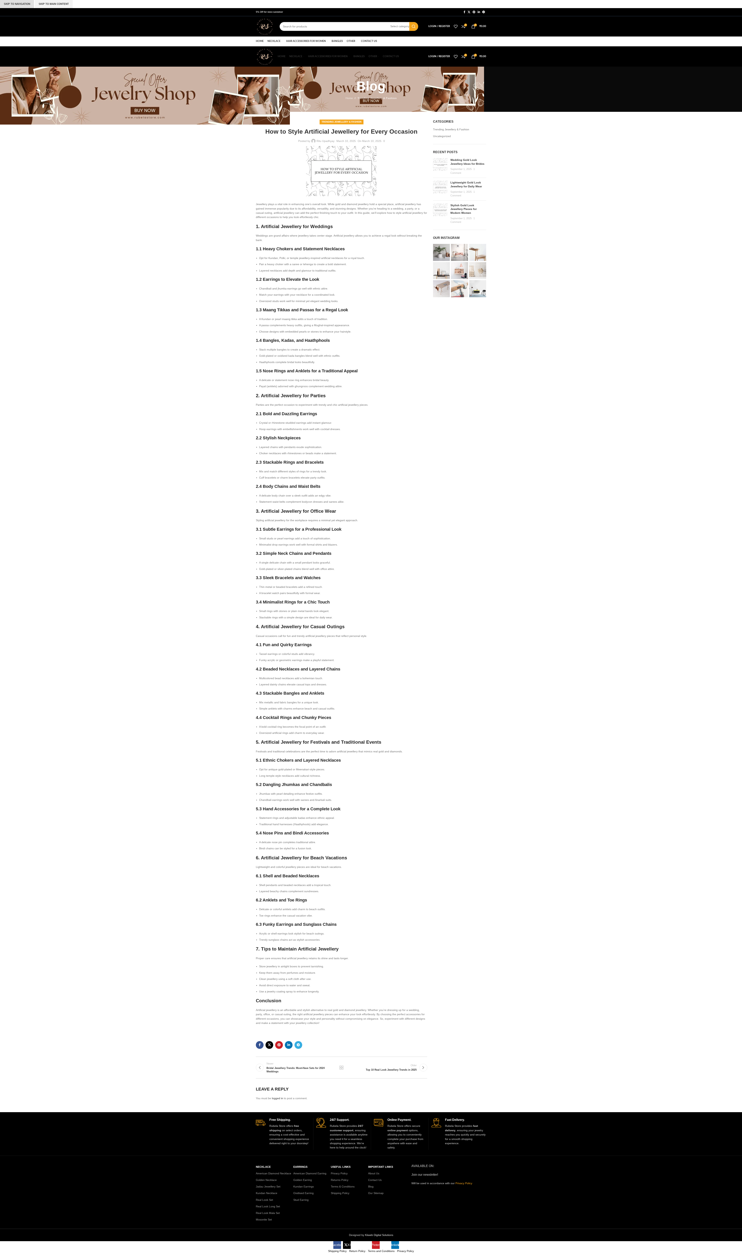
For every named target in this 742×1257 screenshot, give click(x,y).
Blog (371, 1186)
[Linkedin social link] (479, 12)
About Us (373, 1173)
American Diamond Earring (309, 1173)
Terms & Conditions (343, 1186)
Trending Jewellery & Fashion (342, 122)
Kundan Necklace (266, 1193)
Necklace (263, 1166)
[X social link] (468, 12)
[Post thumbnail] (440, 166)
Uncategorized (442, 136)
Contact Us (375, 1179)
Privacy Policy (339, 1173)
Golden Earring (302, 1179)
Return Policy (357, 1251)
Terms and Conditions (381, 1251)
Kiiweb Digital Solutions (379, 1235)
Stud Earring (301, 1199)
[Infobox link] (283, 1132)
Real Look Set (264, 1199)
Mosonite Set (264, 1219)
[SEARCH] (413, 26)
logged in (277, 1098)
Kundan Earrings (303, 1186)
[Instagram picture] (441, 252)
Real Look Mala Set (268, 1213)
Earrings (300, 1166)
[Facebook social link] (464, 12)
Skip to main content (54, 4)
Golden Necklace (266, 1179)
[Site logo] (265, 26)
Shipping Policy (340, 1193)
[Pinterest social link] (474, 12)
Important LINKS (380, 1166)
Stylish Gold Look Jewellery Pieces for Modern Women (463, 209)
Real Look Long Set (268, 1206)
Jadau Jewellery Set (268, 1186)
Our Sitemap (376, 1193)
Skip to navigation (17, 4)
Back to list (341, 1067)
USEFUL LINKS (341, 1166)
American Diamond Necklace (273, 1173)
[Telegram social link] (483, 12)
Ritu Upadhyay (325, 141)
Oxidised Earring (303, 1193)
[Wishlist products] (455, 26)
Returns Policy (339, 1179)
